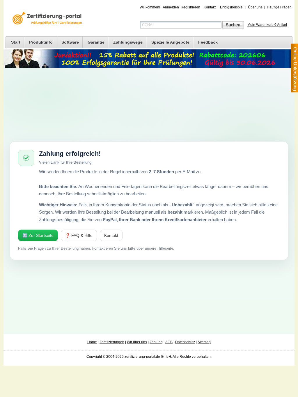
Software (70, 42)
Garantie (96, 42)
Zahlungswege (128, 42)
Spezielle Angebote (170, 42)
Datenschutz (185, 342)
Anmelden (171, 7)
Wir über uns (137, 342)
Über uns (255, 7)
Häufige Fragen (279, 7)
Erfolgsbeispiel (232, 7)
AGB (169, 342)
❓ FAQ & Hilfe (79, 235)
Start (15, 42)
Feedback (208, 42)
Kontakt (210, 7)
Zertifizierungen (112, 342)
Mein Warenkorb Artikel (267, 25)
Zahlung (156, 342)
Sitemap (204, 342)
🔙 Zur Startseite (38, 235)
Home (92, 342)
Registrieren (190, 7)
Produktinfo (41, 42)
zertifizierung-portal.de (46, 18)
